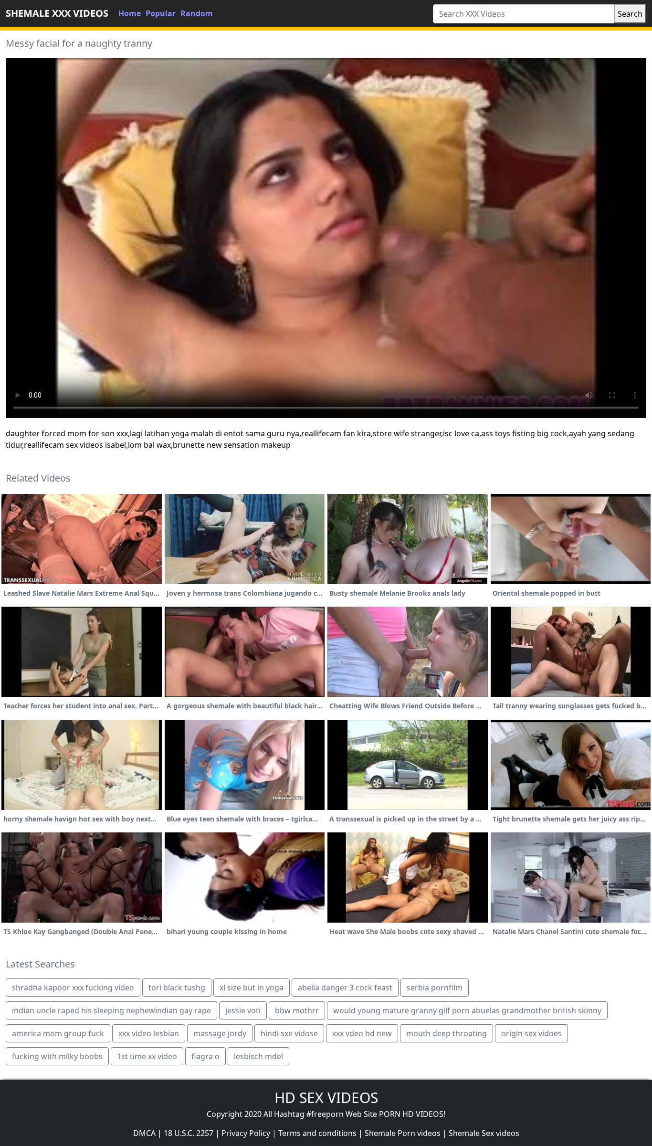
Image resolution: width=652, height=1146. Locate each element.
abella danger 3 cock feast (345, 987)
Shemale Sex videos (484, 1133)
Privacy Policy (245, 1133)
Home (129, 13)
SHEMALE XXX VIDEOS (57, 13)
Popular (161, 13)
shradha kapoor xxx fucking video (73, 987)
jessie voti (243, 1010)
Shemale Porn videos (403, 1133)
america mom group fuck (58, 1033)
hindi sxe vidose (289, 1033)
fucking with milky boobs (57, 1056)
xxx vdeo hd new (362, 1033)
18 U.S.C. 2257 (188, 1133)
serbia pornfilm (435, 987)
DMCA (144, 1133)
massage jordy (219, 1033)
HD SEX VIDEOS (326, 1097)
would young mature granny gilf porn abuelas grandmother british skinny (467, 1010)
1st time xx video (147, 1056)
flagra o (205, 1056)
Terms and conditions (317, 1133)
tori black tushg (176, 987)
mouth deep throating (446, 1033)
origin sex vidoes (531, 1033)
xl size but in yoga (252, 987)
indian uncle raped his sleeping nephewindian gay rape (111, 1010)
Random (196, 13)
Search (630, 14)
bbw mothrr (297, 1010)
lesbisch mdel (258, 1056)
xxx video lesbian (148, 1033)
